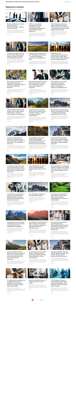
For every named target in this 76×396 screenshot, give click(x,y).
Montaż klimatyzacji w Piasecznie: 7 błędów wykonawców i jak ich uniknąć (38, 282)
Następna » (42, 299)
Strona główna (67, 1)
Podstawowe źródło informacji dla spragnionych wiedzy (22, 1)
